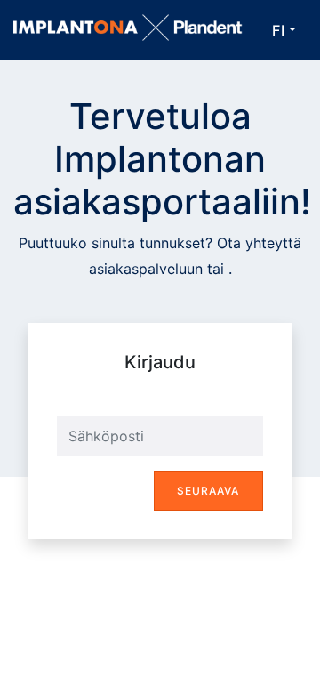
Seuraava (208, 490)
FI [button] (278, 30)
